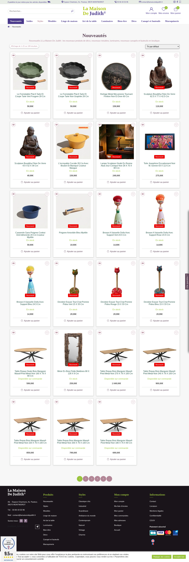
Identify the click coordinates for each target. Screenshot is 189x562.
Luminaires (107, 21)
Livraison (153, 506)
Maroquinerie (172, 21)
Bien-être (122, 21)
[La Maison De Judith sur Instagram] (174, 2)
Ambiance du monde (87, 516)
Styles (40, 21)
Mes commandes (121, 516)
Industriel (82, 506)
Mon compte (119, 501)
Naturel (82, 525)
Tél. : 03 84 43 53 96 (16, 510)
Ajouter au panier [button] (32, 113)
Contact (153, 501)
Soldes (29, 21)
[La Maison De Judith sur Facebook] (177, 2)
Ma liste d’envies (121, 506)
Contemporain (84, 520)
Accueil (117, 530)
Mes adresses (120, 520)
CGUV (152, 520)
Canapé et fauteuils (150, 21)
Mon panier (118, 511)
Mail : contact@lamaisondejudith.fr (22, 515)
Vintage (82, 530)
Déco (134, 21)
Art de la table (89, 21)
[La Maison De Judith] (94, 11)
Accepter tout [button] (179, 557)
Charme (82, 535)
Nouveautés (16, 21)
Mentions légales (156, 511)
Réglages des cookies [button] (161, 557)
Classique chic (84, 501)
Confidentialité (155, 516)
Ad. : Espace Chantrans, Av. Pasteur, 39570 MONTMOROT (23, 503)
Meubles (52, 21)
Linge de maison (69, 21)
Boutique (117, 525)
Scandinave (83, 511)
